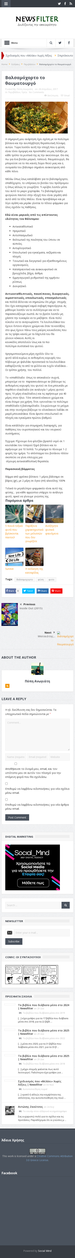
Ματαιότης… (46, 636)
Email (67, 95)
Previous (29, 604)
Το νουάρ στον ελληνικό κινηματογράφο (45, 1111)
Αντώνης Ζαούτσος (30, 1106)
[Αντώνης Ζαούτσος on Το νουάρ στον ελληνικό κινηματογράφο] (9, 1110)
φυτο (51, 579)
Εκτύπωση (53, 95)
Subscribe (13, 941)
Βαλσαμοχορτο (25, 579)
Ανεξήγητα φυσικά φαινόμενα (51, 529)
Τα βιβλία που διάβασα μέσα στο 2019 (44, 1012)
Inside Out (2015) (31, 608)
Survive (9, 568)
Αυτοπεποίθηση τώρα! (35, 1089)
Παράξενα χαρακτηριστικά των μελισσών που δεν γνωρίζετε (34, 533)
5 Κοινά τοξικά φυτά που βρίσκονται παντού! (14, 531)
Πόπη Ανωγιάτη (25, 89)
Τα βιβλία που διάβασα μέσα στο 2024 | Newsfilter (43, 1006)
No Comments (36, 92)
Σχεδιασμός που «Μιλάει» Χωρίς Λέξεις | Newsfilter (39, 1083)
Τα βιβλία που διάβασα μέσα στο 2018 (44, 1063)
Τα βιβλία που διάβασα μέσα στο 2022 (44, 1038)
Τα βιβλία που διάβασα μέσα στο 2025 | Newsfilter (43, 1032)
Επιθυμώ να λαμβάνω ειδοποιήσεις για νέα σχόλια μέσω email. (37, 790)
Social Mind (45, 1251)
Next (48, 632)
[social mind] (32, 867)
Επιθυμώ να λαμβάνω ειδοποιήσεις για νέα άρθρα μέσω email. (37, 806)
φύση (41, 579)
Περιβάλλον (14, 92)
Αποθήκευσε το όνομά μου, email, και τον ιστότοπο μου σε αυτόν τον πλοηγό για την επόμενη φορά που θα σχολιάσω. (33, 773)
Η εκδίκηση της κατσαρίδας (34, 570)
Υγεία (24, 92)
